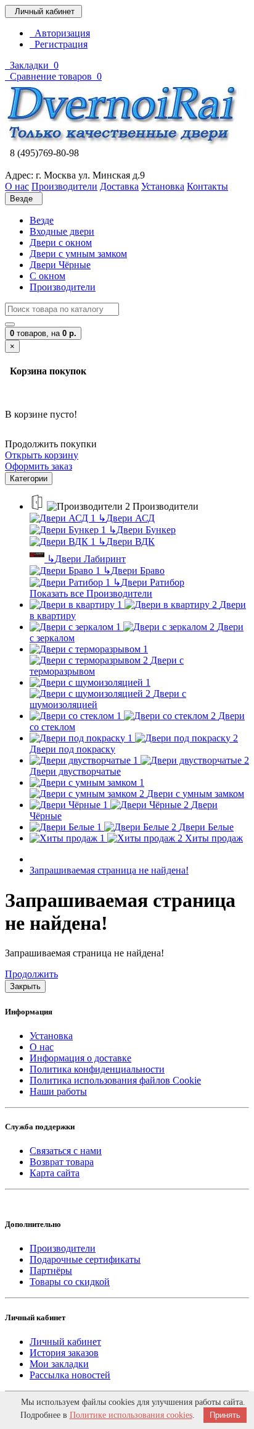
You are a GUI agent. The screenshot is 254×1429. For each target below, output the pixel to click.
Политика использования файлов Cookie (115, 1080)
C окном (47, 276)
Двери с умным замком (78, 253)
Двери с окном (61, 242)
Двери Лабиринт (86, 559)
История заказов (64, 1352)
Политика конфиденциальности (97, 1069)
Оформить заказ (38, 466)
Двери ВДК (126, 541)
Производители (63, 287)
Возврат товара (62, 1162)
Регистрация (59, 44)
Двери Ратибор (148, 582)
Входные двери (62, 231)
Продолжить (31, 974)
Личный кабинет (65, 1341)
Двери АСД (126, 518)
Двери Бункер (142, 530)
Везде (42, 220)
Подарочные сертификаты (85, 1259)
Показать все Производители (91, 593)
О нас (42, 1047)
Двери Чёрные (60, 264)
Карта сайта (55, 1173)
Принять (225, 1415)
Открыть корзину (41, 455)
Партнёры (51, 1270)
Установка (51, 1036)
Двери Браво (134, 570)
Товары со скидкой (70, 1281)
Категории (28, 478)
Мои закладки (59, 1364)
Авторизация (60, 33)
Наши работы (58, 1091)
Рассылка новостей (70, 1375)
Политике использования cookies (131, 1415)
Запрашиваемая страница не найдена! (109, 870)
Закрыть (25, 986)
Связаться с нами (66, 1150)
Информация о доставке (80, 1058)
